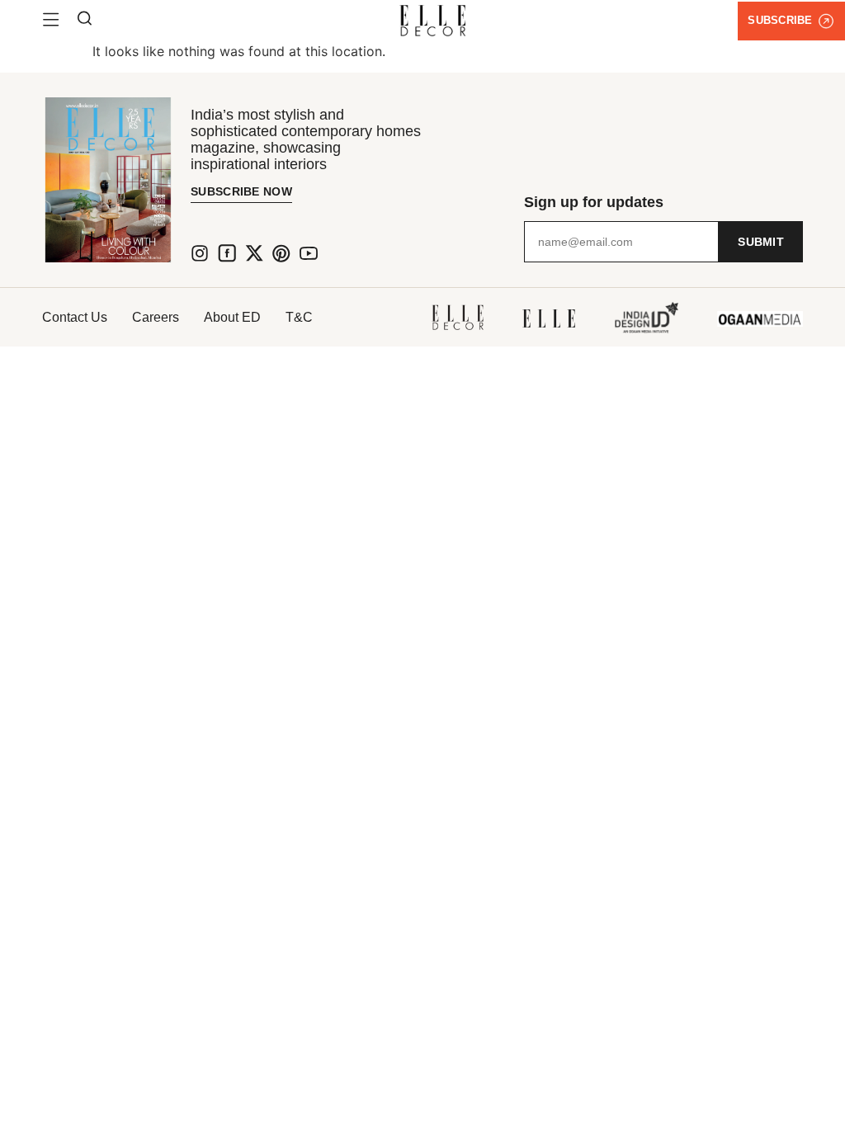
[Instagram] (200, 253)
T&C (299, 317)
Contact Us (74, 317)
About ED (232, 317)
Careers (155, 317)
